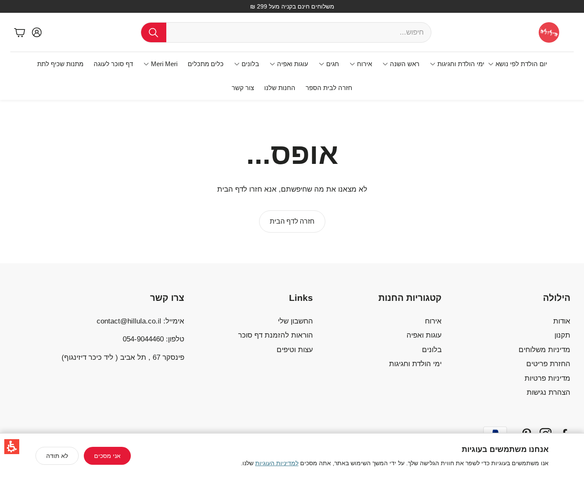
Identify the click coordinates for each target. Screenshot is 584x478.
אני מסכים (107, 455)
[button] (11, 446)
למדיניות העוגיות (276, 463)
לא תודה (57, 455)
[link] (292, 221)
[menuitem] (517, 64)
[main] (292, 181)
